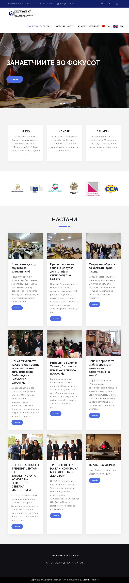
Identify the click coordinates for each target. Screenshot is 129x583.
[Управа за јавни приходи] (92, 188)
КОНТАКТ (94, 26)
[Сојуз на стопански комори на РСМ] (55, 188)
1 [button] (61, 104)
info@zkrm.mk (67, 4)
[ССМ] (111, 188)
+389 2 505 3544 (45, 4)
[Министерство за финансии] (73, 188)
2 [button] (64, 104)
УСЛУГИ (71, 26)
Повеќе (15, 79)
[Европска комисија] (36, 188)
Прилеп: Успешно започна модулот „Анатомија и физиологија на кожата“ (62, 271)
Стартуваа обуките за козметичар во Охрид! (102, 268)
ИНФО (26, 131)
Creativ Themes (91, 580)
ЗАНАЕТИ (103, 131)
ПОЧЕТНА (33, 26)
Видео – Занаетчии (102, 465)
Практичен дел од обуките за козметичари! (23, 268)
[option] (64, 70)
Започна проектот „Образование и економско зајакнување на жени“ (101, 368)
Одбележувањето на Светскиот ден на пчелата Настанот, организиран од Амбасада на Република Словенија (25, 371)
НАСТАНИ (60, 26)
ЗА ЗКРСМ (45, 26)
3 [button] (67, 104)
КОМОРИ (82, 26)
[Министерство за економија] (17, 188)
